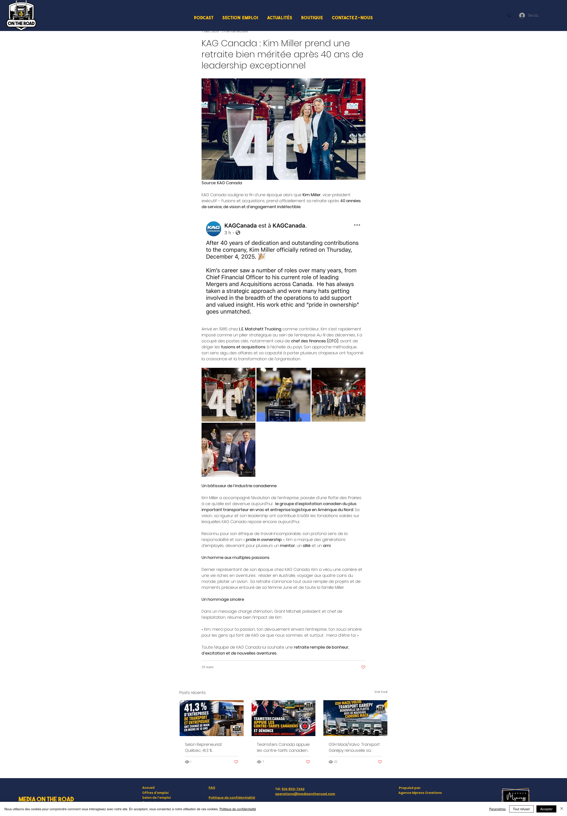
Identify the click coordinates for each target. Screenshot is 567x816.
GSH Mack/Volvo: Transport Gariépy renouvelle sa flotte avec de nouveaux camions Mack (354, 747)
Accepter (546, 809)
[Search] (509, 15)
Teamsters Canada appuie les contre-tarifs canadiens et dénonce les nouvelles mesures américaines (283, 747)
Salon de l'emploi (156, 797)
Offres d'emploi (155, 793)
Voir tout (381, 692)
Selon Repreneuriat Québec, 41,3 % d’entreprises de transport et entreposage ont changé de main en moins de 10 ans (210, 747)
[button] (240, 17)
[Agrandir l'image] (228, 395)
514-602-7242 (293, 789)
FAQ (212, 787)
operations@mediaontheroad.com (305, 794)
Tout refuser (521, 809)
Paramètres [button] (497, 809)
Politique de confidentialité (232, 797)
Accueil (148, 787)
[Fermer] (561, 808)
